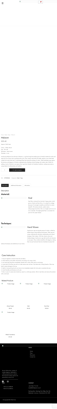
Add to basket (18, 170)
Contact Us (32, 357)
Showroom (32, 355)
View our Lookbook (8, 386)
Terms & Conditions (8, 388)
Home (2, 134)
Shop (31, 353)
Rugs (9, 134)
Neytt (6, 134)
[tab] (5, 185)
